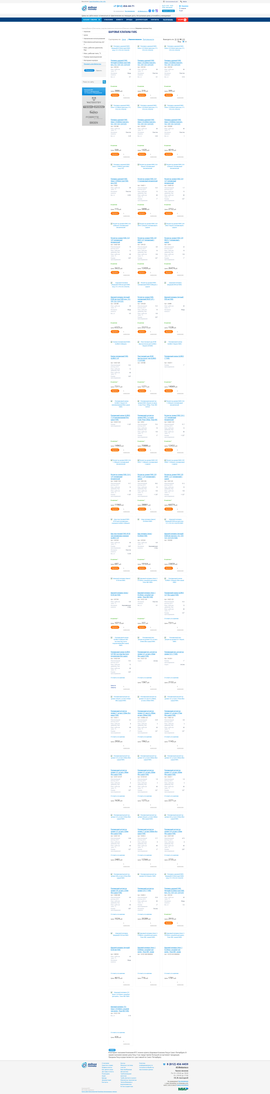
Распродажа (168, 20)
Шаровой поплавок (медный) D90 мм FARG (174, 298)
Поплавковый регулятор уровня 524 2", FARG (146, 889)
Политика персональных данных (107, 1091)
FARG (112, 1050)
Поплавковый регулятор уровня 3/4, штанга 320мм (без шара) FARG (173, 831)
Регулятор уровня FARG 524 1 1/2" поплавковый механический (174, 417)
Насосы (123, 1063)
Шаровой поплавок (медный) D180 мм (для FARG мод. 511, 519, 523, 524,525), (121, 299)
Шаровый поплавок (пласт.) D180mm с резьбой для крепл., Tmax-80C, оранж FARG (147, 950)
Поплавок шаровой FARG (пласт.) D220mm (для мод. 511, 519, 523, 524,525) (147, 122)
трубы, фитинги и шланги (128, 1078)
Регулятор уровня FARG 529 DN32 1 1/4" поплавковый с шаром (147, 476)
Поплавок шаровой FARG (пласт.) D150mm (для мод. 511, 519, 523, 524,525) (173, 62)
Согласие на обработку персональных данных (146, 1068)
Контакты (155, 20)
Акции (180, 20)
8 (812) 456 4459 (177, 1064)
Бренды (129, 20)
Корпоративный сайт (172, 1)
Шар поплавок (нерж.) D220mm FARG (145, 535)
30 (176, 39)
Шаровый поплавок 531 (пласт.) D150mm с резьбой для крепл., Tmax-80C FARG (120, 1009)
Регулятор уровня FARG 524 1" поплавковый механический (147, 180)
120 (183, 39)
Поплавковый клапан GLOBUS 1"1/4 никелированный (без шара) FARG (120, 417)
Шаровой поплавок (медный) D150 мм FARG (120, 949)
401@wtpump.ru (143, 11)
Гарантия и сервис (107, 1065)
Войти (185, 1)
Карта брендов (93, 1091)
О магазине (108, 20)
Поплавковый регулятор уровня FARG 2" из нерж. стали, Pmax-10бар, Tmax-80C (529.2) (147, 417)
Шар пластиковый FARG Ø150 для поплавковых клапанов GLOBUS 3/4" (120, 536)
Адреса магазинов (182, 1085)
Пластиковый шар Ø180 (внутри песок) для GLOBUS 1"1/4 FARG (147, 358)
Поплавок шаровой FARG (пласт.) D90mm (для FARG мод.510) (119, 181)
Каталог (90, 28)
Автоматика (124, 1071)
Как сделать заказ (107, 1069)
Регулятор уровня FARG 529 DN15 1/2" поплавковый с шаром (147, 240)
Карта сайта (85, 1091)
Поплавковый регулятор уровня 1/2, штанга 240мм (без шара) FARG (119, 772)
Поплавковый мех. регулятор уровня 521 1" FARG (174, 653)
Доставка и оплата (108, 1071)
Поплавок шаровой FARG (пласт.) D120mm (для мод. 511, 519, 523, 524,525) (147, 62)
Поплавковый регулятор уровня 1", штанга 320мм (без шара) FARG (121, 713)
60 (178, 39)
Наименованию (134, 39)
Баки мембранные (126, 1069)
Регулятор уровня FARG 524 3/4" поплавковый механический (120, 240)
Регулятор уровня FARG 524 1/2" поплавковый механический (173, 181)
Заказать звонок (168, 11)
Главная (84, 28)
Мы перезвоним (183, 1081)
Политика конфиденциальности (146, 1064)
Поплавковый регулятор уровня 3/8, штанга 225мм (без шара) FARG (119, 890)
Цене (124, 39)
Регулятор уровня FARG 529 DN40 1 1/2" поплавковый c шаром (173, 476)
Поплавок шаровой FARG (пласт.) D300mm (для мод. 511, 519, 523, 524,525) (173, 122)
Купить (115, 95)
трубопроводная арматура (126, 1075)
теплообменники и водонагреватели (126, 1083)
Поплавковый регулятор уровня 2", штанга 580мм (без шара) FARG (147, 831)
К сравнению (126, 96)
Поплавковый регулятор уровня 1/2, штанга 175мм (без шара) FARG (173, 713)
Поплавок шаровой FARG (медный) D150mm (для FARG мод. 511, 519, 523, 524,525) (120, 62)
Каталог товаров (90, 20)
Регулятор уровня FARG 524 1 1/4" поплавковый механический (121, 476)
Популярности (148, 39)
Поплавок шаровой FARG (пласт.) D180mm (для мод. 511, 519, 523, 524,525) (120, 122)
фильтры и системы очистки (127, 1066)
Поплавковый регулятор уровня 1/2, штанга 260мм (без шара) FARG (146, 772)
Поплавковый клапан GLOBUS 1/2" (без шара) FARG (174, 594)
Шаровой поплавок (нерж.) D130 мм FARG (119, 594)
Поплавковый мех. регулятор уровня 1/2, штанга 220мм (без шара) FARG (147, 654)
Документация (142, 20)
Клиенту (119, 20)
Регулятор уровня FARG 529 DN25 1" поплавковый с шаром (173, 240)
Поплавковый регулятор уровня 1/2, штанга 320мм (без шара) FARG (119, 831)
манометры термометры (129, 1080)
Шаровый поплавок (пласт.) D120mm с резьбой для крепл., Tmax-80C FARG (147, 595)
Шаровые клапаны (129, 28)
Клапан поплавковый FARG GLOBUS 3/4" (119, 357)
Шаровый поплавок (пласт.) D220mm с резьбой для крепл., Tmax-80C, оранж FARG (173, 950)
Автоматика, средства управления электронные (107, 28)
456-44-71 (124, 6)
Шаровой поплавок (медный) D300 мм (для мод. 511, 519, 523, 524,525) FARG (174, 536)
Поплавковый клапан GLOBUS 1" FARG (174, 357)
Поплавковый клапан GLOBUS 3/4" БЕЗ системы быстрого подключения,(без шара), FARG (120, 654)
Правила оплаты (107, 1067)
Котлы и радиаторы (127, 1086)
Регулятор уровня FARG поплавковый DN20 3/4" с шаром (146, 299)
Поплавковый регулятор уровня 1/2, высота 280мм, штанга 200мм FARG (147, 713)
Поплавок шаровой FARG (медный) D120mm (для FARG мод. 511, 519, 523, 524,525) (174, 890)
